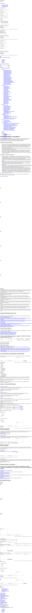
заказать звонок (4, 138)
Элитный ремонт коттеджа (7, 126)
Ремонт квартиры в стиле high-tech (9, 129)
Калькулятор (2, 0)
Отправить (25, 583)
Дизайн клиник (24, 348)
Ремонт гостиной (6, 101)
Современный (3, 369)
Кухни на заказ (6, 105)
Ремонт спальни (6, 102)
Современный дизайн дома (7, 79)
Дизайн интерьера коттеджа (8, 70)
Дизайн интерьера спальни (7, 73)
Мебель (2, 566)
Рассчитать (2, 27)
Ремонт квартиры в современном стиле (9, 127)
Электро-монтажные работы (8, 99)
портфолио (9, 331)
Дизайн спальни (12, 349)
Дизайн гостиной (12, 351)
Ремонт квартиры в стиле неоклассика (9, 124)
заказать (1, 288)
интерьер (4, 140)
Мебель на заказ (2, 601)
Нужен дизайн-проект (20, 338)
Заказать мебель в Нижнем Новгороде (9, 111)
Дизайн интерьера (3, 563)
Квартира (2, 363)
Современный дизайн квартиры (8, 80)
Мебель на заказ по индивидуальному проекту (10, 116)
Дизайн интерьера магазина (8, 71)
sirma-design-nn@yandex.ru (5, 606)
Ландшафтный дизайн (3, 602)
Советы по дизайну (6, 589)
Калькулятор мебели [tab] (5, 6)
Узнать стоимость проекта (5, 472)
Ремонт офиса (6, 95)
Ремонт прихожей (6, 87)
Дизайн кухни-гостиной (7, 76)
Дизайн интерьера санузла (7, 72)
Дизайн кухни (27, 351)
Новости (5, 135)
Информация (5, 590)
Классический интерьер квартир (8, 81)
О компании (4, 60)
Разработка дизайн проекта (7, 84)
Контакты (3, 62)
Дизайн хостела (28, 348)
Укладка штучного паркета (7, 96)
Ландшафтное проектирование (4, 596)
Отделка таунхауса (6, 90)
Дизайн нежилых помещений (8, 77)
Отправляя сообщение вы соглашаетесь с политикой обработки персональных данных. (9, 39)
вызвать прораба (2, 450)
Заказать (2, 576)
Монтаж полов (6, 93)
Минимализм (3, 370)
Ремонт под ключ (6, 98)
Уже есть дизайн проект (4, 22)
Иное (2, 366)
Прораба (2, 420)
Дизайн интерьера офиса (7, 78)
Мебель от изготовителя (7, 108)
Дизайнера (2, 421)
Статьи (4, 591)
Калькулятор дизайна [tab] (5, 5)
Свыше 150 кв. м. (3, 375)
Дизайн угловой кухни (7, 83)
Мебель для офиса (6, 113)
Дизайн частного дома (7, 74)
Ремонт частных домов (7, 86)
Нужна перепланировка (4, 21)
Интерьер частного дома (3, 595)
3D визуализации (6, 117)
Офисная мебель (6, 110)
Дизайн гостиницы (13, 348)
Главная (3, 59)
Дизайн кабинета (7, 348)
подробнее (21, 406)
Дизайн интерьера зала (7, 75)
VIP (1, 416)
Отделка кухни (6, 89)
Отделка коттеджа (2, 594)
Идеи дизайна (5, 588)
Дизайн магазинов (18, 348)
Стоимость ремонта (6, 120)
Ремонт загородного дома (7, 92)
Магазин (2, 365)
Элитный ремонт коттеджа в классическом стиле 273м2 (12, 123)
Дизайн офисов (2, 348)
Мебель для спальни (6, 107)
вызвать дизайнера (3, 433)
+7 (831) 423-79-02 (9, 138)
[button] (29, 180)
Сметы (3, 61)
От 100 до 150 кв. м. (4, 374)
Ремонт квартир (2, 600)
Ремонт (2, 564)
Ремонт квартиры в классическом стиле (9, 128)
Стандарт (2, 413)
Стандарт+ (2, 415)
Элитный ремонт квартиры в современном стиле (11, 125)
